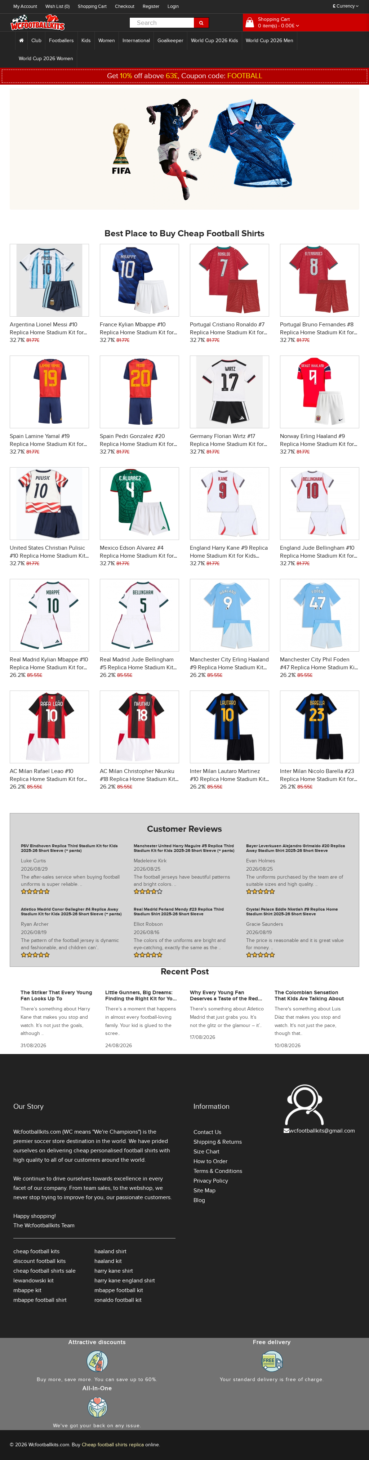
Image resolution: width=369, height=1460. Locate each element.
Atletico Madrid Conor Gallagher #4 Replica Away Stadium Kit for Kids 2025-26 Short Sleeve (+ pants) (71, 912)
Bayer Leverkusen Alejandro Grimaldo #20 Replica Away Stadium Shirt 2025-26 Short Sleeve (295, 848)
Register (151, 6)
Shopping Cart (92, 6)
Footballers (61, 40)
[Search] (201, 22)
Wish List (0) (57, 6)
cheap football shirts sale (44, 1270)
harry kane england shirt (124, 1280)
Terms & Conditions (218, 1171)
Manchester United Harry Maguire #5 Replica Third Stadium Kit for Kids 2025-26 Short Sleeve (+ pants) (184, 848)
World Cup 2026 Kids (214, 40)
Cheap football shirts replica (113, 1445)
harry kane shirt (113, 1270)
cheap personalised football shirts (116, 1150)
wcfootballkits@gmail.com (322, 1130)
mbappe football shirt (40, 1300)
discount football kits (39, 1261)
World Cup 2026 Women (46, 58)
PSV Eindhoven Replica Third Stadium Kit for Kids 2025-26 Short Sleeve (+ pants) (69, 848)
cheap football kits (36, 1251)
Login (173, 6)
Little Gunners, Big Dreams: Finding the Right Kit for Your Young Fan (141, 998)
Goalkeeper (170, 40)
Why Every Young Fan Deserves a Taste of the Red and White (224, 998)
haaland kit (108, 1261)
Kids (86, 40)
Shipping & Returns (218, 1142)
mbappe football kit (118, 1290)
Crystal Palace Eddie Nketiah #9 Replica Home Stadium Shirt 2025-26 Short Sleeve (292, 912)
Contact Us (207, 1132)
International (136, 40)
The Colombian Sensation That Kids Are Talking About (309, 995)
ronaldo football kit (118, 1300)
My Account (25, 6)
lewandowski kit (33, 1280)
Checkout (124, 6)
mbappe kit (27, 1290)
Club (36, 40)
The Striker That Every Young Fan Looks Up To (56, 995)
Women (106, 40)
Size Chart (206, 1151)
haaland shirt (110, 1251)
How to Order (210, 1161)
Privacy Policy (211, 1180)
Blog (199, 1200)
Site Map (204, 1190)
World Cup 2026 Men (269, 40)
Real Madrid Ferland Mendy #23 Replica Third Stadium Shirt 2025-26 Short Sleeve (179, 912)
